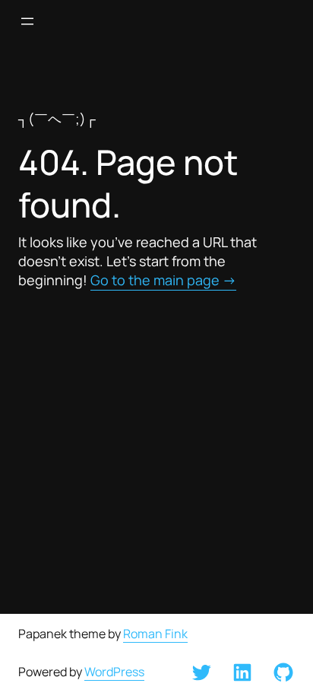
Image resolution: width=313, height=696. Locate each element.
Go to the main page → (163, 280)
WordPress (114, 671)
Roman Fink (155, 633)
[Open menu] (27, 21)
